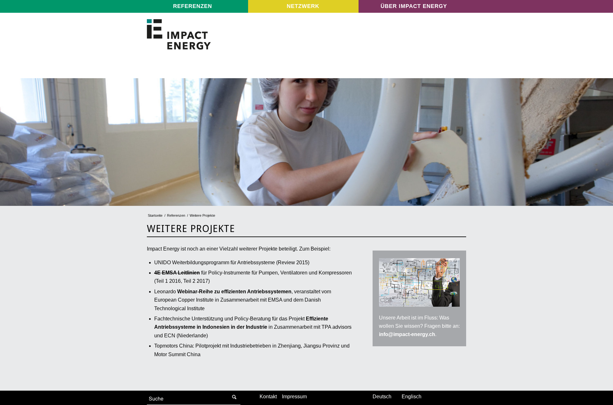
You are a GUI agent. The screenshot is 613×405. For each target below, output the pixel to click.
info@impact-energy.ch (407, 334)
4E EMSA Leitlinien (177, 272)
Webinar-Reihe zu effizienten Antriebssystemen (234, 291)
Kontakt (268, 396)
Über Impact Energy (414, 6)
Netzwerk (303, 6)
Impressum (294, 396)
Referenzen (192, 6)
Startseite (155, 215)
